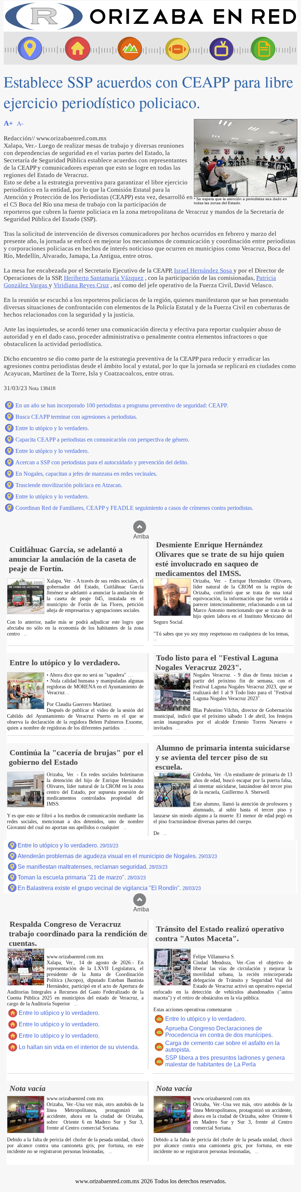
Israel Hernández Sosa (203, 270)
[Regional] (123, 48)
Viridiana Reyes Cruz (81, 285)
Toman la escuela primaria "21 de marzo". (82, 877)
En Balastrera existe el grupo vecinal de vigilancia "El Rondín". (109, 888)
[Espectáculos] (218, 48)
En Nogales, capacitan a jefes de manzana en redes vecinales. (86, 474)
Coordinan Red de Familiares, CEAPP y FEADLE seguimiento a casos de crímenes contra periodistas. (134, 508)
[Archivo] (269, 48)
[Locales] (75, 48)
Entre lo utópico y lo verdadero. (52, 428)
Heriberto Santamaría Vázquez (104, 277)
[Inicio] (150, 29)
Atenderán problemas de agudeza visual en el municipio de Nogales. (117, 856)
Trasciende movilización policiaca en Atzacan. (68, 485)
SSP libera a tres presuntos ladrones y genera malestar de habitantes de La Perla (225, 1061)
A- (20, 123)
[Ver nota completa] (25, 612)
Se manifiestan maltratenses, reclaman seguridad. (92, 867)
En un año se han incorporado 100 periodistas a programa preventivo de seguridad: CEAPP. (121, 405)
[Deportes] (171, 48)
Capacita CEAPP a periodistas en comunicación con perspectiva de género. (102, 439)
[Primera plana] (27, 48)
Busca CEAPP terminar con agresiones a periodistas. (76, 417)
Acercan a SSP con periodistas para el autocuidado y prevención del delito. (101, 462)
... (25, 634)
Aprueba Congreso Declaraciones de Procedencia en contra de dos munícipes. (219, 1031)
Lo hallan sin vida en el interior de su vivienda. (79, 1047)
